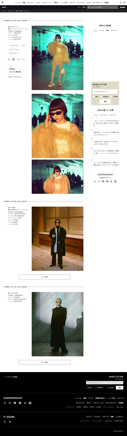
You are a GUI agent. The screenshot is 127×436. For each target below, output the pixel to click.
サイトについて (70, 407)
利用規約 (99, 407)
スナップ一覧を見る (15, 71)
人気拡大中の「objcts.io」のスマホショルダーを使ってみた (105, 143)
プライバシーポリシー (108, 407)
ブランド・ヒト (46, 2)
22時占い (56, 2)
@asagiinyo (18, 31)
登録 (105, 101)
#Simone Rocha (14, 49)
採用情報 (78, 407)
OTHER (115, 96)
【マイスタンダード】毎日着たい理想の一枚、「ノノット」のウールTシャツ (106, 153)
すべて (95, 30)
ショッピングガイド (85, 421)
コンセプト (119, 416)
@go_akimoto (19, 212)
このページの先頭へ (12, 377)
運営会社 (92, 407)
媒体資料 (85, 407)
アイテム (97, 416)
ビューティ (30, 2)
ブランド (89, 416)
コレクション (81, 2)
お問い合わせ (120, 407)
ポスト (89, 2)
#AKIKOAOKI (13, 53)
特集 (24, 2)
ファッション (104, 115)
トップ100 (64, 2)
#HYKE (23, 45)
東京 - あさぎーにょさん (22, 11)
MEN (96, 96)
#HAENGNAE (13, 45)
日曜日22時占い (100, 398)
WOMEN (105, 96)
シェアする (22, 59)
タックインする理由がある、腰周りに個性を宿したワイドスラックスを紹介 (106, 164)
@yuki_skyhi (18, 295)
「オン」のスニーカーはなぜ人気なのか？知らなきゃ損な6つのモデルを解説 (106, 123)
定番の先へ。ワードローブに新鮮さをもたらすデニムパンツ (106, 134)
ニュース (17, 2)
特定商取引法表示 (118, 421)
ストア (38, 2)
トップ (3, 11)
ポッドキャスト (97, 2)
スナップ (72, 2)
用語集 (106, 2)
